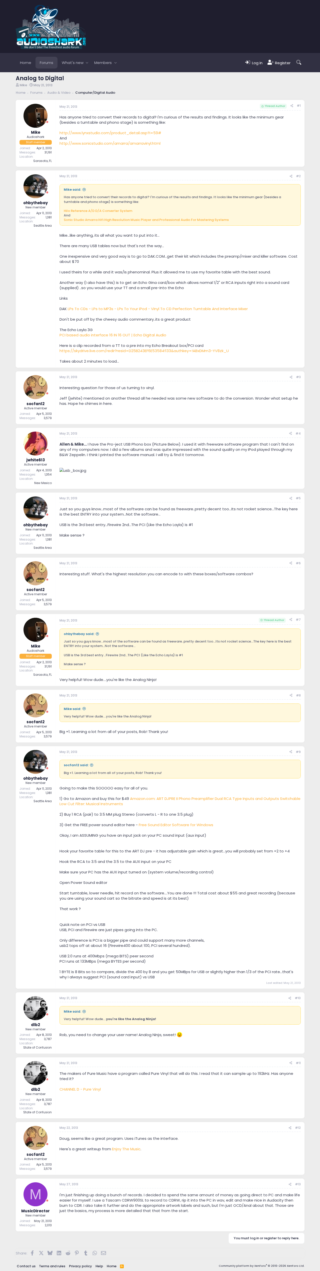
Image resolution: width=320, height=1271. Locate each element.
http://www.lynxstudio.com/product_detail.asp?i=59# (110, 132)
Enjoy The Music (126, 1149)
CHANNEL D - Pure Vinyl (80, 1089)
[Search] (298, 62)
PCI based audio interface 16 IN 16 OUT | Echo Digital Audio (113, 335)
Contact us (26, 1266)
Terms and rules (52, 1266)
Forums (46, 62)
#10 (298, 998)
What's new (73, 62)
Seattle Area (43, 225)
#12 (298, 1128)
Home (25, 62)
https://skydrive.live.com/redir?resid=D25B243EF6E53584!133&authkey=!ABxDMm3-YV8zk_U (144, 350)
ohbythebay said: (79, 634)
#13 (298, 1184)
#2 (298, 176)
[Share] (291, 106)
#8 (298, 695)
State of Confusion (37, 1047)
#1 (299, 105)
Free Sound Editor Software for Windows (176, 824)
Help (99, 1266)
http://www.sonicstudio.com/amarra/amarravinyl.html (110, 143)
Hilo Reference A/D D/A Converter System (98, 210)
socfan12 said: (76, 765)
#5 (298, 498)
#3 (298, 377)
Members (103, 62)
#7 (298, 620)
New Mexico (43, 483)
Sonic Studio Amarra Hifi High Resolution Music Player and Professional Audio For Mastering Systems (146, 219)
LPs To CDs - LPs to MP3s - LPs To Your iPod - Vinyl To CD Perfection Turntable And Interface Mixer (158, 308)
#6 (298, 563)
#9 (298, 752)
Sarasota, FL (42, 161)
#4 (298, 433)
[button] (87, 62)
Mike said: (72, 189)
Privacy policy (80, 1266)
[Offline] (47, 122)
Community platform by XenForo (261, 1266)
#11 (298, 1063)
